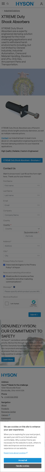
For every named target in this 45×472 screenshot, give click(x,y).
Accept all (22, 460)
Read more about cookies (15, 453)
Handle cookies (22, 466)
